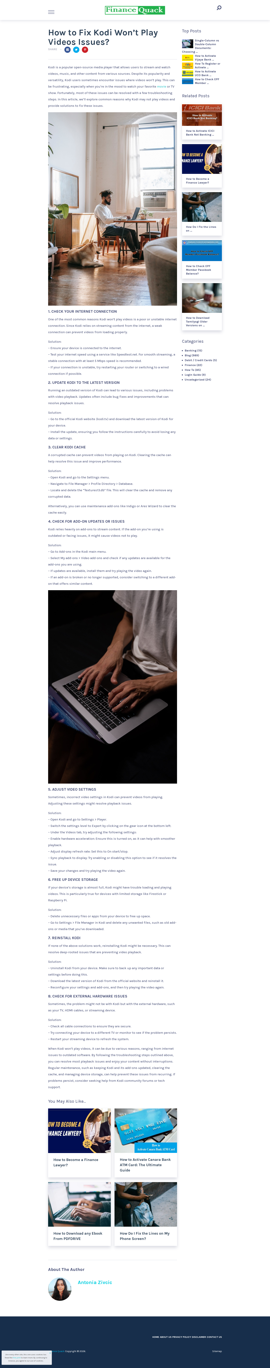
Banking (190, 350)
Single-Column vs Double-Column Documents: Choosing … (200, 46)
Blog (188, 355)
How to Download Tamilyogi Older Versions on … (198, 321)
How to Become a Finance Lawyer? (197, 180)
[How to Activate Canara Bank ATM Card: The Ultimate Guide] (146, 1130)
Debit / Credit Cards (198, 360)
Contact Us (214, 1336)
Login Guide (193, 374)
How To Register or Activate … (207, 65)
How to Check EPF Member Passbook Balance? (198, 269)
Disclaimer (199, 1336)
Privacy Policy (181, 1336)
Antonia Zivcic (95, 1282)
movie (161, 86)
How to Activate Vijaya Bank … (205, 57)
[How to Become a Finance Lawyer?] (79, 1130)
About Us (166, 1336)
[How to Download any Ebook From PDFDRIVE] (79, 1204)
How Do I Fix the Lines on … (201, 228)
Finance (190, 365)
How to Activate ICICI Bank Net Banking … (200, 132)
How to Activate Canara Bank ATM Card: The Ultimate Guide (145, 1164)
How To (189, 370)
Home (155, 1336)
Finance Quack (56, 1351)
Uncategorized (195, 379)
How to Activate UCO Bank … (205, 73)
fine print (17, 1358)
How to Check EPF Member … (207, 81)
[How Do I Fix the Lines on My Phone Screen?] (146, 1204)
